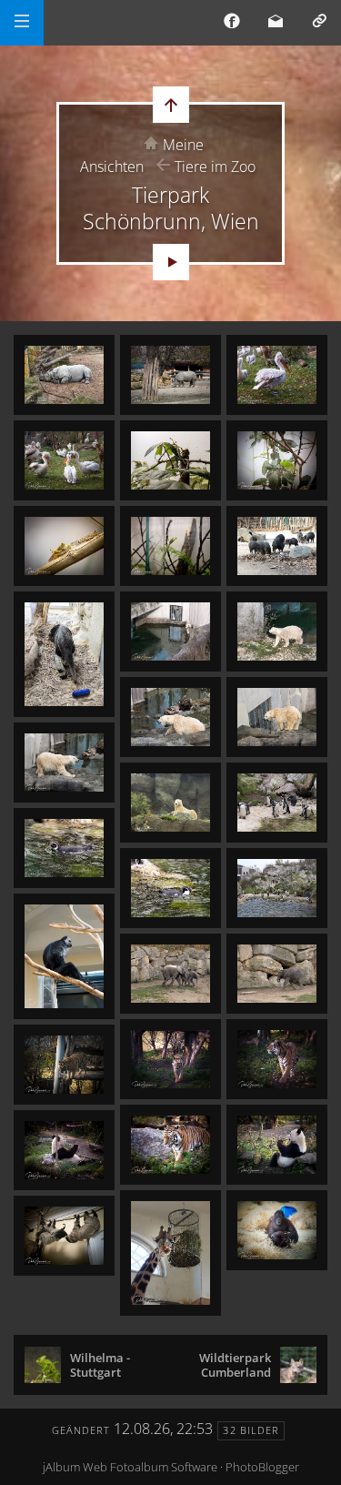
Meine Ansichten (142, 156)
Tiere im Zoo (215, 167)
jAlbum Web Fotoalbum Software (130, 1467)
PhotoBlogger (262, 1467)
